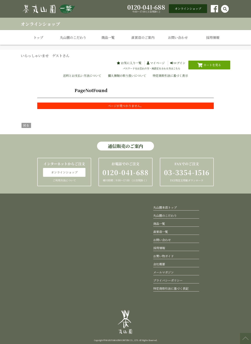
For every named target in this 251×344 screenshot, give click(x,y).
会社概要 (159, 264)
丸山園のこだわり (73, 37)
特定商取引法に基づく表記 (171, 288)
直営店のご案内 (143, 37)
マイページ (157, 63)
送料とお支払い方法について (82, 75)
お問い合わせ (178, 37)
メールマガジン (163, 272)
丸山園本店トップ (165, 207)
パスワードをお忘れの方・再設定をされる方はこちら (151, 68)
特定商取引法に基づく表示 (170, 75)
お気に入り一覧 (131, 63)
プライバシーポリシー (168, 280)
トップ (38, 37)
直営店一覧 (160, 232)
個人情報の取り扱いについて (127, 75)
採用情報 (212, 37)
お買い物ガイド (163, 256)
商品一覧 (108, 37)
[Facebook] (214, 8)
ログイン (179, 63)
